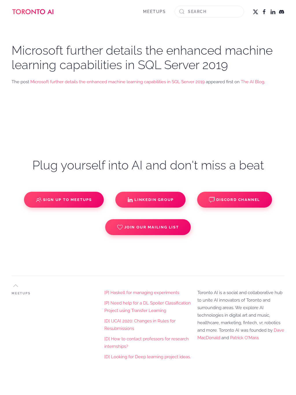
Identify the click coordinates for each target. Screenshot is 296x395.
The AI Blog (252, 81)
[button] (16, 286)
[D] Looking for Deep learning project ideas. (147, 356)
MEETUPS (154, 11)
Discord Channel (238, 200)
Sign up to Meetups (67, 200)
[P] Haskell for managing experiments (141, 292)
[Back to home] (33, 11)
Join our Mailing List (151, 227)
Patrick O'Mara (244, 337)
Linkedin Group (154, 200)
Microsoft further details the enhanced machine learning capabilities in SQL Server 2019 (117, 81)
